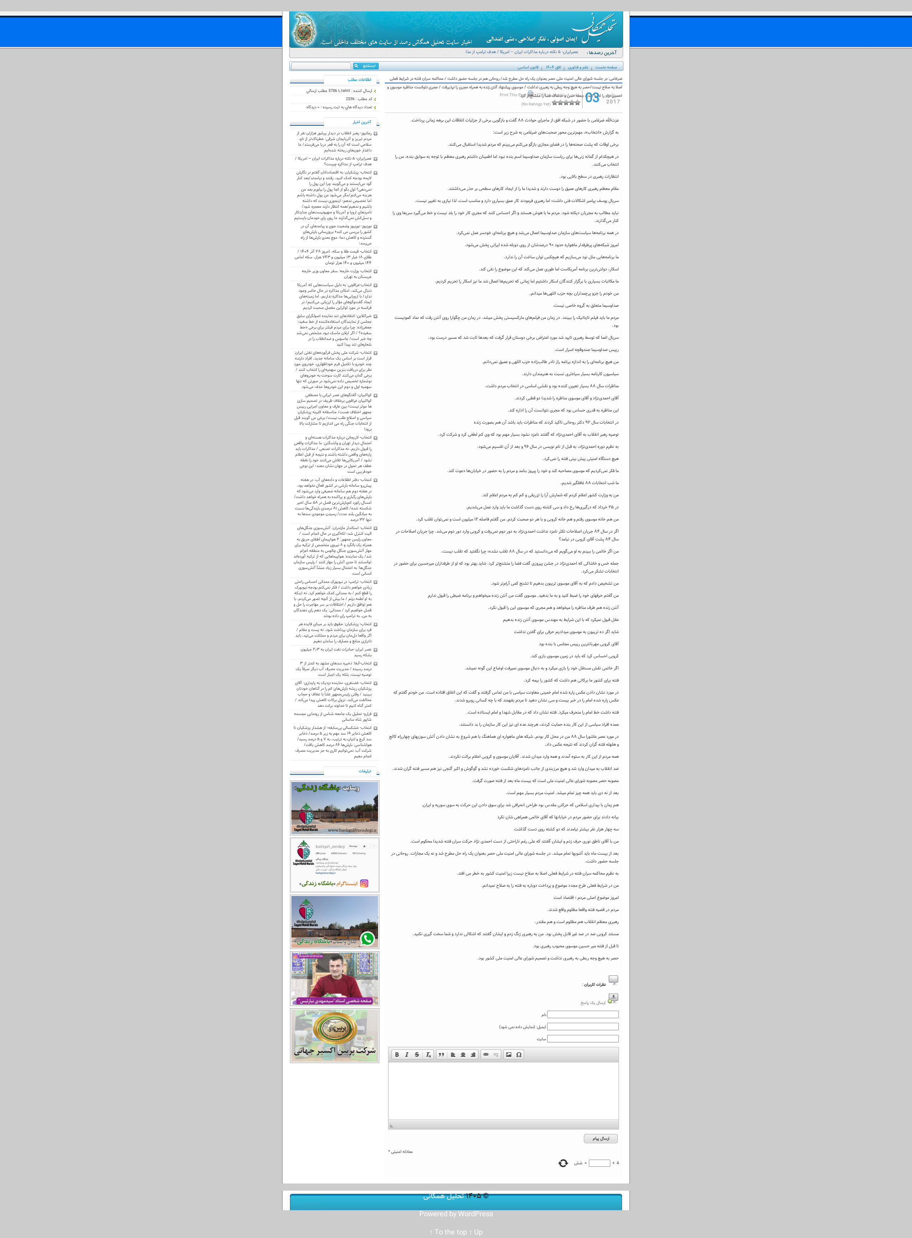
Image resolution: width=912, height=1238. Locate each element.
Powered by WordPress (456, 1214)
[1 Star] (577, 102)
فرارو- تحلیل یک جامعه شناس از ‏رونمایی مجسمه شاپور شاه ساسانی (333, 717)
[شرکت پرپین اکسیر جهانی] (334, 1062)
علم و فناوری (578, 67)
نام (544, 1015)
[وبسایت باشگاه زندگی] (334, 834)
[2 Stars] (572, 102)
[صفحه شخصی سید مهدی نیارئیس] (334, 1005)
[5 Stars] (555, 102)
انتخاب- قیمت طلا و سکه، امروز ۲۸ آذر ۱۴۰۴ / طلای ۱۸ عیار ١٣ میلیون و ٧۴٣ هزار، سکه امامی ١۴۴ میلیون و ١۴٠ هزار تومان (333, 257)
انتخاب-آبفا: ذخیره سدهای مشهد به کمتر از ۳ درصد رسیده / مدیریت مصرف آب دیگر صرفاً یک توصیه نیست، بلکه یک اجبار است (334, 669)
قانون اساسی (528, 67)
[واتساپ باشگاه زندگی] (334, 948)
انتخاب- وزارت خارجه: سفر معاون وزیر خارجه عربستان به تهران (337, 274)
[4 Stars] (560, 102)
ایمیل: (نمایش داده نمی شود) (522, 1027)
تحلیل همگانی (443, 1196)
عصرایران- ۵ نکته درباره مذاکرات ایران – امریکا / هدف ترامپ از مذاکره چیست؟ (519, 55)
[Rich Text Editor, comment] (503, 1090)
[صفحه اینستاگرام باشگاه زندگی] (334, 891)
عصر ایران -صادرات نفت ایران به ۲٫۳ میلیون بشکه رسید (336, 652)
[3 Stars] (566, 102)
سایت (541, 1039)
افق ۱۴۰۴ (553, 67)
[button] (397, 1054)
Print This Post (513, 95)
